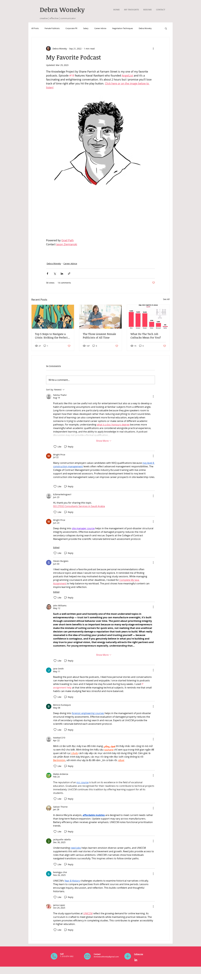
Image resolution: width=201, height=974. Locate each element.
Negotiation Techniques (122, 28)
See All (166, 299)
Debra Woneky (145, 28)
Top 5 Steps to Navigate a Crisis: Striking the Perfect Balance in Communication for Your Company (52, 335)
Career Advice (100, 28)
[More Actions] (153, 396)
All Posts (35, 28)
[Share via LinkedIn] (61, 273)
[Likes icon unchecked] (55, 446)
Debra (49, 9)
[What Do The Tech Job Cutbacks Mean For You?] (148, 317)
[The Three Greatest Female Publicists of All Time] (100, 317)
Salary (85, 28)
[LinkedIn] (135, 960)
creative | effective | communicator (58, 18)
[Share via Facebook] (47, 273)
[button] (166, 28)
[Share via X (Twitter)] (54, 273)
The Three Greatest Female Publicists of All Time (99, 335)
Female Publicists (52, 28)
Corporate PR (71, 28)
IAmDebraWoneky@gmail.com (106, 956)
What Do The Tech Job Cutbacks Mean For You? (146, 335)
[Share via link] (69, 273)
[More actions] (153, 48)
